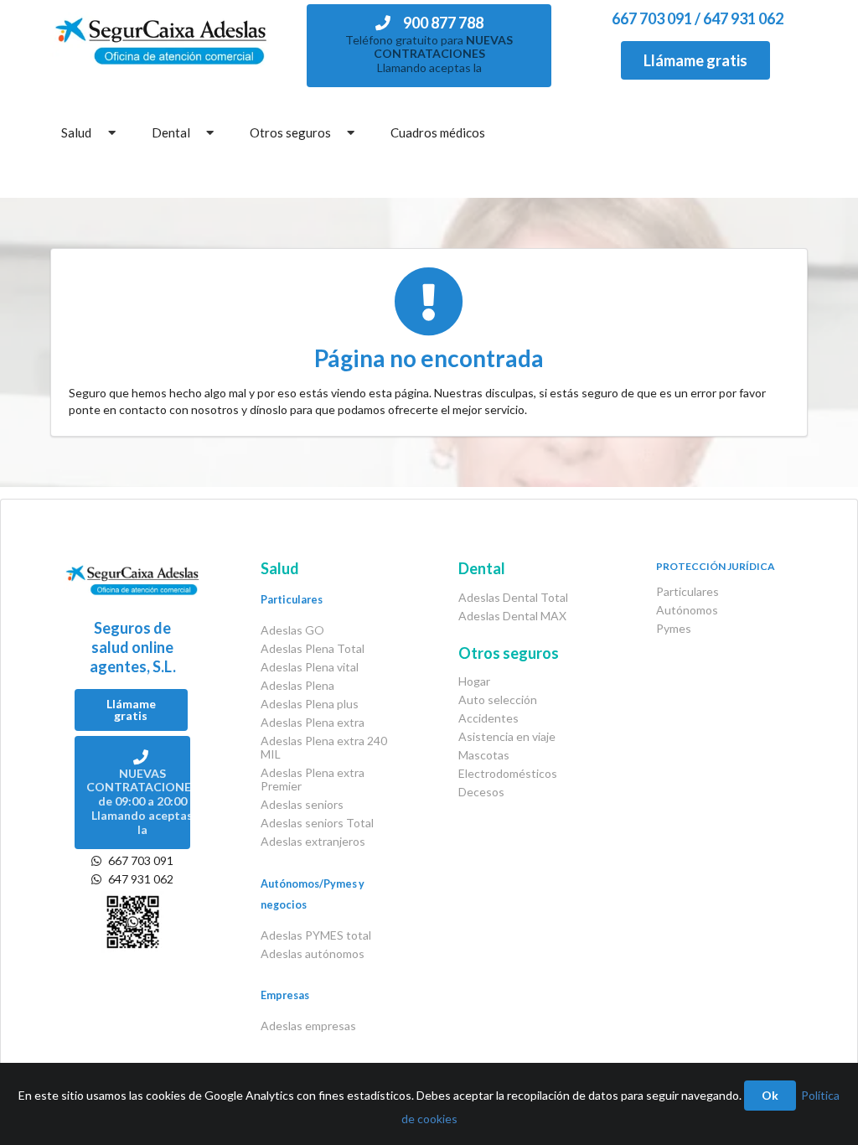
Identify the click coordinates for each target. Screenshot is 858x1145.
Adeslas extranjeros (313, 841)
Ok (770, 1095)
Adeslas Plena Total (312, 648)
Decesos (481, 792)
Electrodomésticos (507, 773)
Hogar (474, 681)
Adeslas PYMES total (316, 935)
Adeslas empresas (308, 1025)
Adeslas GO (292, 630)
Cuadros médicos (437, 132)
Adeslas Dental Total (513, 597)
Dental (171, 132)
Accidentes (488, 718)
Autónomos (687, 610)
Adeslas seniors (302, 804)
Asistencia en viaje (507, 736)
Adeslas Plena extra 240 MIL (324, 747)
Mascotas (483, 755)
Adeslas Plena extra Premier (312, 779)
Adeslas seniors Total (317, 823)
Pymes (673, 628)
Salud (76, 132)
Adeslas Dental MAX (512, 616)
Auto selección (497, 699)
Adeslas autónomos (312, 953)
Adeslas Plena (297, 685)
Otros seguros (290, 132)
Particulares (687, 591)
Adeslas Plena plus (310, 704)
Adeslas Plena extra (312, 722)
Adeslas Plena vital (310, 667)
